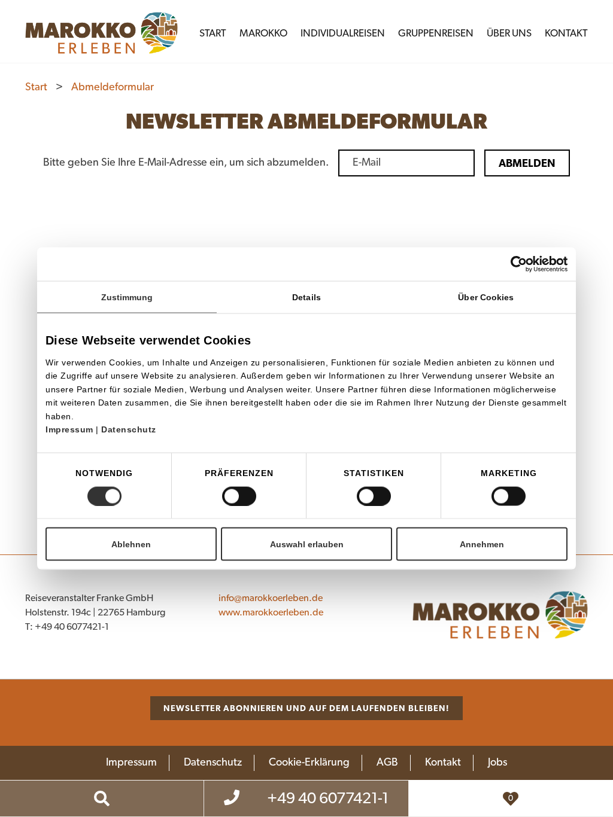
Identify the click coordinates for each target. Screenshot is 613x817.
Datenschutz (128, 429)
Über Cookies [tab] (486, 297)
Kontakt (566, 33)
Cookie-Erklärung (309, 762)
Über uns (509, 33)
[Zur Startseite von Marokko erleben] (500, 615)
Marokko (263, 33)
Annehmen (482, 543)
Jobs (497, 762)
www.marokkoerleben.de (271, 612)
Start (212, 33)
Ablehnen (131, 543)
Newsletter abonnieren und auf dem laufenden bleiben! (306, 708)
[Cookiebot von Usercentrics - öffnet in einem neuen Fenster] (539, 264)
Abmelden (527, 163)
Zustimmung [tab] (127, 297)
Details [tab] (306, 297)
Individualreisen (343, 33)
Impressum (70, 429)
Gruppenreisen (436, 33)
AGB (387, 762)
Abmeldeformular (112, 87)
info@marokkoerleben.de (271, 598)
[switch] (239, 495)
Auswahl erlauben (307, 543)
